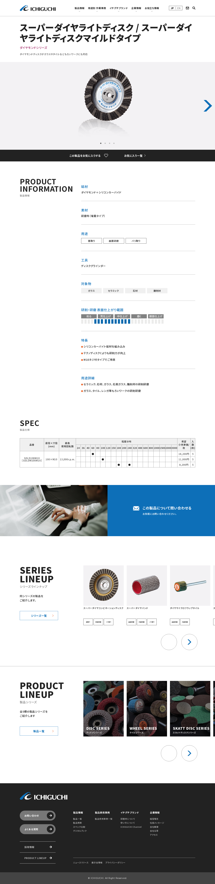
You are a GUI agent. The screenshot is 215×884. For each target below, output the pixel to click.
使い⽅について (128, 822)
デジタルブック (80, 830)
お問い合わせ (31, 815)
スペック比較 (79, 826)
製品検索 (77, 822)
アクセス (154, 834)
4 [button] (114, 143)
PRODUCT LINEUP (35, 858)
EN (179, 8)
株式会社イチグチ (38, 8)
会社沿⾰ (154, 830)
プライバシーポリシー (115, 862)
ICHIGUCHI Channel (131, 826)
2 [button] (105, 143)
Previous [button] (7, 106)
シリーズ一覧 (39, 615)
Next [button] (208, 106)
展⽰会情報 (97, 862)
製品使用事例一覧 (103, 818)
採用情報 (29, 847)
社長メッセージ (157, 822)
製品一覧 (38, 731)
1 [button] (101, 143)
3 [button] (109, 143)
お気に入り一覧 (133, 155)
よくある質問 (31, 829)
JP (172, 8)
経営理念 (154, 818)
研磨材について (128, 818)
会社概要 (154, 826)
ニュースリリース (81, 862)
